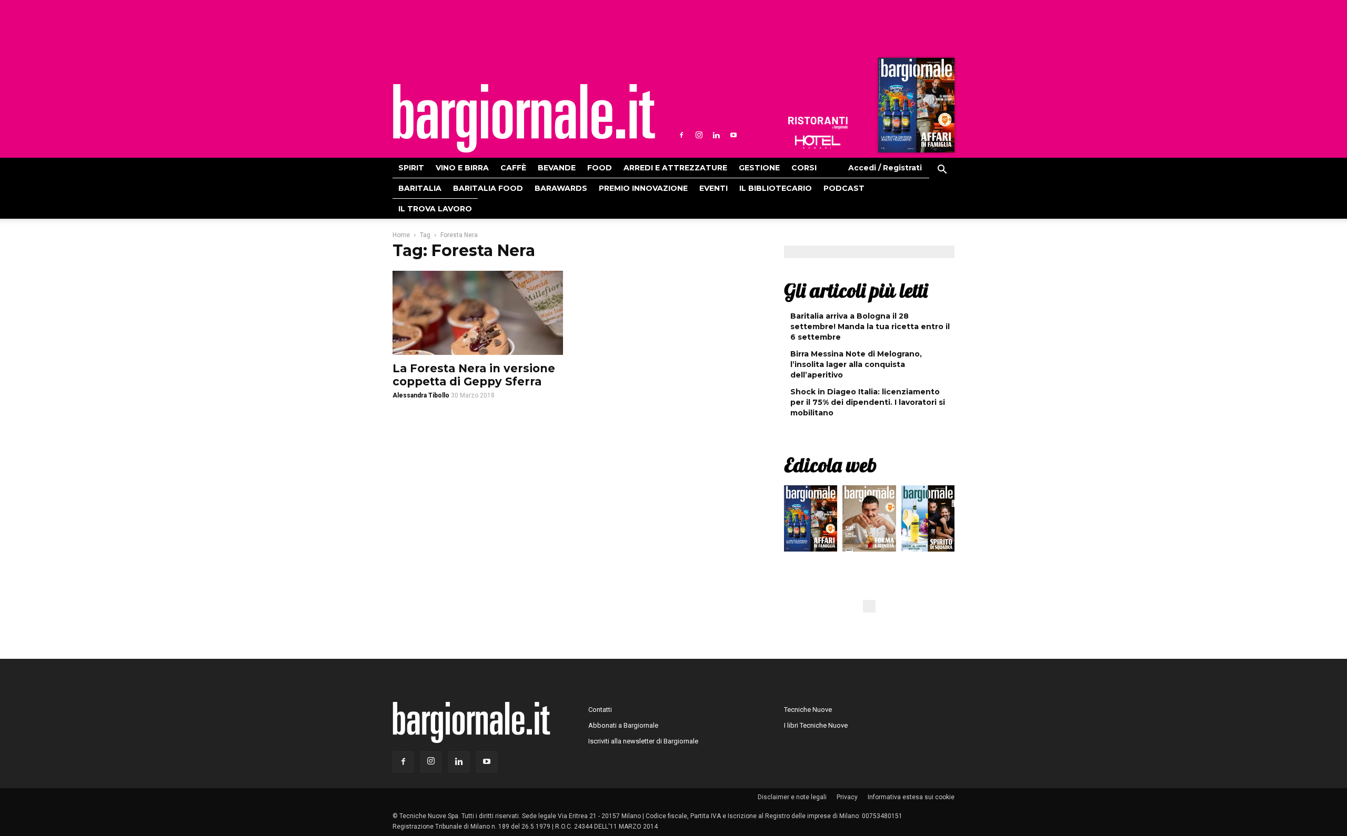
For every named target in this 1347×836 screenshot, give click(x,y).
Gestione (759, 167)
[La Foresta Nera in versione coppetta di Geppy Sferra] (478, 313)
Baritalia (419, 188)
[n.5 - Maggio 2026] (927, 521)
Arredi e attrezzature (675, 167)
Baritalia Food (488, 188)
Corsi (804, 167)
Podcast (844, 188)
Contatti (600, 709)
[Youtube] (733, 135)
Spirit (411, 167)
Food (599, 167)
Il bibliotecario (775, 188)
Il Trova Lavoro (435, 208)
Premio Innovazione (643, 188)
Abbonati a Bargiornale (623, 725)
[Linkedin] (716, 135)
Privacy (847, 797)
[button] (941, 171)
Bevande (557, 167)
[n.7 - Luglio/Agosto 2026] (915, 108)
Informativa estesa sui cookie (911, 797)
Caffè (513, 167)
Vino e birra (462, 167)
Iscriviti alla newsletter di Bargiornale (643, 741)
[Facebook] (681, 135)
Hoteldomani (817, 142)
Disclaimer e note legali (792, 797)
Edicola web (830, 465)
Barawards (561, 188)
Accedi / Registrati (885, 167)
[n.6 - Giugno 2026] (869, 521)
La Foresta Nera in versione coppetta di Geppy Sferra (474, 375)
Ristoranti (817, 123)
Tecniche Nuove (808, 709)
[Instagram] (699, 135)
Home (401, 235)
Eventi (713, 188)
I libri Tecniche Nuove (816, 725)
